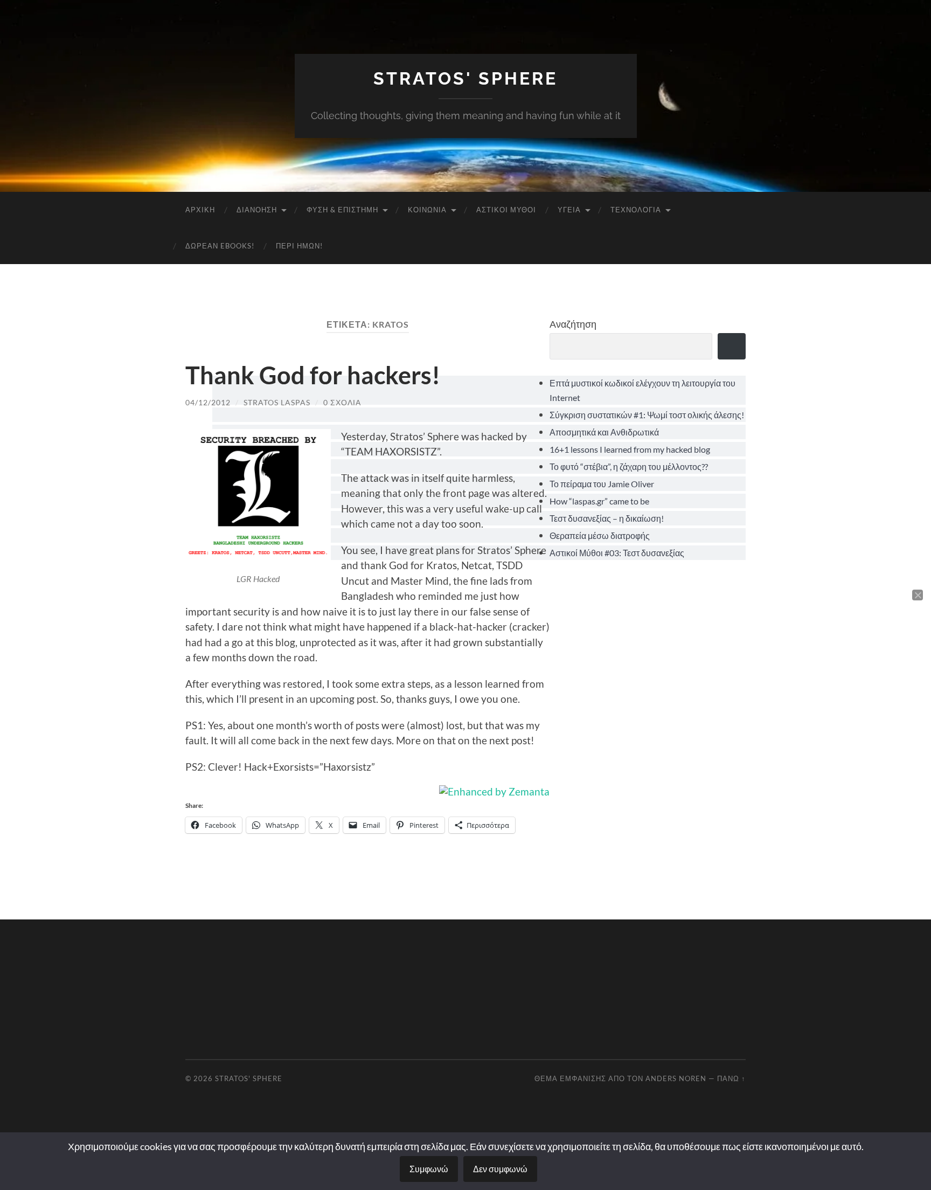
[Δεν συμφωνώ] (917, 595)
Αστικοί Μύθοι (506, 209)
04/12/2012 (208, 402)
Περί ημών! (299, 245)
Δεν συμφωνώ (500, 1169)
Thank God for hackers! (312, 375)
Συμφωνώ (428, 1169)
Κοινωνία (427, 209)
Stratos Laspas (277, 402)
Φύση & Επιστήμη (342, 209)
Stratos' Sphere (465, 78)
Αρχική (200, 209)
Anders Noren (675, 1078)
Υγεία (569, 209)
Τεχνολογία (635, 209)
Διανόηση (257, 209)
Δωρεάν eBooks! (219, 245)
